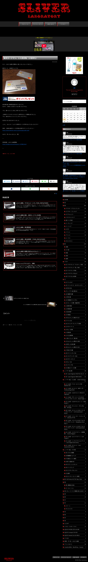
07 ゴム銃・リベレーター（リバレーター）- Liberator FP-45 (75, 417)
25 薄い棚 (76, 297)
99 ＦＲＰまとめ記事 (76, 276)
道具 (76, 258)
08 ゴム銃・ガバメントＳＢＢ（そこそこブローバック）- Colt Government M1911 (75, 411)
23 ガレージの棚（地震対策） (76, 303)
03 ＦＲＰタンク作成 (76, 270)
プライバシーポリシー (66, 557)
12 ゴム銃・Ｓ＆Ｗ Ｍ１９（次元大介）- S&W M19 (75, 393)
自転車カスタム (44, 39)
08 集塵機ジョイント (76, 455)
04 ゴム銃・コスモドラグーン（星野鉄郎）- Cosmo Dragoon (75, 432)
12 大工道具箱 (76, 335)
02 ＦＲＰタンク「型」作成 (76, 267)
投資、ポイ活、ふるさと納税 (9, 153)
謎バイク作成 (76, 220)
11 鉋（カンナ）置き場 (76, 338)
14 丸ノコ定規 (76, 329)
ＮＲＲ (76, 229)
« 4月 (64, 125)
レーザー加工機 (75, 371)
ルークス (76, 238)
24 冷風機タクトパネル (76, 300)
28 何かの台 (76, 288)
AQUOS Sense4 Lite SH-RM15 (75, 535)
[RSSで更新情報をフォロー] (49, 188)
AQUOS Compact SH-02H (75, 532)
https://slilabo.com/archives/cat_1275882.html (14, 144)
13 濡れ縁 (76, 332)
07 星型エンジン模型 (76, 458)
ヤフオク (75, 538)
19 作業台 (76, 315)
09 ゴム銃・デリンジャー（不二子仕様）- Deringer (75, 406)
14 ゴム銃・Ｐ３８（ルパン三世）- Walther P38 (75, 384)
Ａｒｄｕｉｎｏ (76, 488)
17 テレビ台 (76, 320)
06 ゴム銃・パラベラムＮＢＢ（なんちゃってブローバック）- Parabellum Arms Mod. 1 (75, 422)
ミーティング (76, 223)
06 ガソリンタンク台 (76, 353)
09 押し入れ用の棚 (76, 344)
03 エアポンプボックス (76, 470)
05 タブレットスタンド (76, 464)
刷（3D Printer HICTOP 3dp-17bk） (75, 479)
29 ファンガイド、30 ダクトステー (76, 285)
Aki (74, 88)
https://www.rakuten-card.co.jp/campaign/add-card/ (15, 130)
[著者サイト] (11, 188)
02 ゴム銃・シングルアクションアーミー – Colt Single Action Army (75, 441)
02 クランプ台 (76, 365)
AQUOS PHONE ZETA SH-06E (75, 529)
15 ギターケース (76, 326)
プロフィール (56, 557)
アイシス (76, 235)
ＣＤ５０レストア (76, 217)
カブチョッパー (76, 214)
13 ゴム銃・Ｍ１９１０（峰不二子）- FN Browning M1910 (75, 389)
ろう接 (76, 250)
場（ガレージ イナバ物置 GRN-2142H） (75, 491)
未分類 (75, 199)
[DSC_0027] (18, 93)
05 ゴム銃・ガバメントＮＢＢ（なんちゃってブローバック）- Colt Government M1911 (75, 428)
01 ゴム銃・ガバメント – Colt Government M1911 (75, 446)
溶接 (76, 247)
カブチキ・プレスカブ (76, 211)
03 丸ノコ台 (76, 362)
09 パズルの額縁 (76, 452)
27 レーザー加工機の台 (76, 291)
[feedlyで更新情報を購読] (30, 188)
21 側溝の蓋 (76, 309)
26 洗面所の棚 (76, 294)
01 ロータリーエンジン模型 (76, 476)
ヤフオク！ (83, 557)
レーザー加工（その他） (75, 449)
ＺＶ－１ (76, 506)
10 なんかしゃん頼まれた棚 (76, 341)
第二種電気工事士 (76, 485)
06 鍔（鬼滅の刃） (76, 461)
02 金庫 (76, 473)
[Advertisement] (44, 31)
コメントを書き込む (30, 320)
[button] (84, 101)
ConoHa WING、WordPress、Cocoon (75, 547)
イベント (76, 232)
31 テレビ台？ (76, 282)
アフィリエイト (75, 544)
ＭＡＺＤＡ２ (76, 241)
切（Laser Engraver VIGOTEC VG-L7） (76, 374)
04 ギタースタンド (76, 359)
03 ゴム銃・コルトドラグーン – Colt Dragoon (75, 437)
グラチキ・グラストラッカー (76, 208)
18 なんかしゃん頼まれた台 (76, 317)
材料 (76, 256)
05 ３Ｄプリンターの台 (76, 356)
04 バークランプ (76, 467)
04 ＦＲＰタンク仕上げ (76, 273)
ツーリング (76, 226)
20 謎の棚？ (76, 312)
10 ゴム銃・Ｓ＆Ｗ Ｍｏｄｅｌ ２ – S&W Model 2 (75, 402)
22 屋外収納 (76, 306)
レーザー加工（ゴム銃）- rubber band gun (75, 380)
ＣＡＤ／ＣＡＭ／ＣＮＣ (75, 526)
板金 (76, 253)
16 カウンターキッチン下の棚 (76, 323)
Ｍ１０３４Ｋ (76, 509)
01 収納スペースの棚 (76, 368)
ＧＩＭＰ (75, 523)
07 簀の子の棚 (76, 350)
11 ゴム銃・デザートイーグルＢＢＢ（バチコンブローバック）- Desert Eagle (75, 397)
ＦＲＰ (75, 261)
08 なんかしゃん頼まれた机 (76, 347)
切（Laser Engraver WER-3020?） (76, 376)
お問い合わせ (76, 557)
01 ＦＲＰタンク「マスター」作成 (76, 264)
